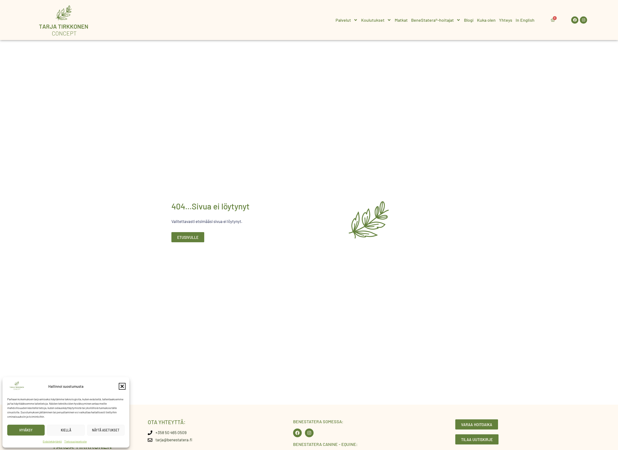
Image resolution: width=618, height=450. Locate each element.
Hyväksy (26, 430)
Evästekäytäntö (52, 441)
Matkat (401, 20)
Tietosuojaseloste (75, 441)
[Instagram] (583, 20)
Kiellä (66, 430)
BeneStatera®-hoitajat (432, 20)
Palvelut (343, 20)
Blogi (469, 20)
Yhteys (505, 20)
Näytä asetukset (105, 430)
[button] (122, 386)
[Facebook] (574, 20)
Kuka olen (486, 20)
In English (525, 20)
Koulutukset (373, 20)
